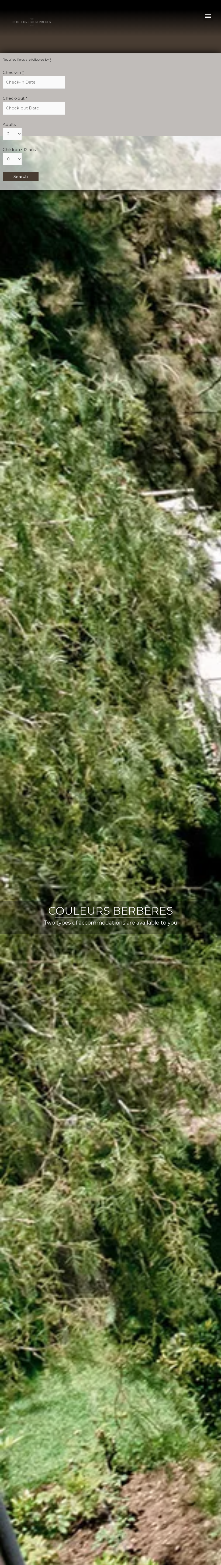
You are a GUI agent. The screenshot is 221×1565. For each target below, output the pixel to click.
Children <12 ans (19, 149)
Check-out (15, 98)
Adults (9, 124)
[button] (208, 16)
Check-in (13, 72)
